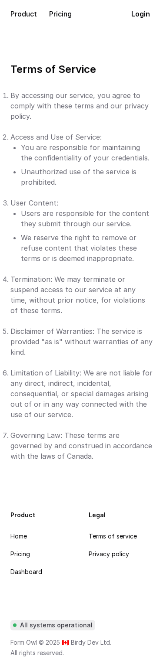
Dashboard (26, 571)
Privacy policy (109, 554)
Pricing (20, 554)
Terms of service (113, 536)
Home (18, 536)
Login (140, 14)
